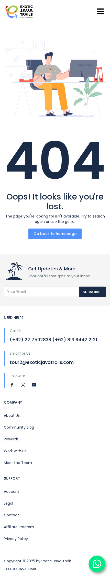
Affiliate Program (19, 526)
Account (11, 491)
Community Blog (19, 427)
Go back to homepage (55, 233)
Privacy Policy (16, 538)
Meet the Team (18, 462)
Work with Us (15, 450)
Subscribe (92, 292)
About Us (12, 415)
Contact (11, 515)
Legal (8, 503)
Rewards (11, 439)
